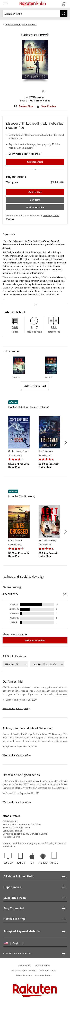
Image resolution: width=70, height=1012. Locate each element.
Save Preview (48, 106)
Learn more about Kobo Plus (24, 153)
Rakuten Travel (48, 970)
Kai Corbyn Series (40, 100)
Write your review (35, 640)
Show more (60, 694)
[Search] (63, 13)
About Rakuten (43, 975)
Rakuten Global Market (23, 970)
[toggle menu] (5, 4)
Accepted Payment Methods (21, 931)
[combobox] (15, 664)
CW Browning (37, 97)
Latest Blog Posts (14, 897)
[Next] (65, 442)
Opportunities (12, 887)
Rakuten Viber (42, 965)
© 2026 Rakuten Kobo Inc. (17, 953)
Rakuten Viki (24, 965)
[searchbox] (35, 13)
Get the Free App (14, 919)
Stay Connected (13, 908)
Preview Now (26, 106)
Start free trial (35, 161)
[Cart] (63, 4)
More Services (24, 975)
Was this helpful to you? (15, 708)
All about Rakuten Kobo (18, 876)
